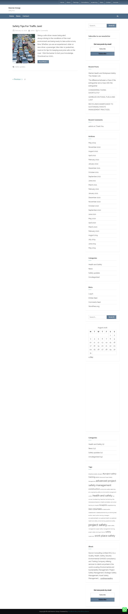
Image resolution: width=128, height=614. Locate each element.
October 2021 (93, 172)
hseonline (102, 499)
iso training (111, 512)
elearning (112, 489)
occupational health (104, 518)
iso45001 (103, 505)
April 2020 (92, 223)
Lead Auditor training (98, 515)
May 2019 (92, 248)
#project (100, 474)
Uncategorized (94, 277)
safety (108, 532)
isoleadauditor (92, 512)
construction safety (105, 489)
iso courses (95, 508)
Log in (90, 294)
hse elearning (96, 499)
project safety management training (105, 529)
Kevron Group (14, 8)
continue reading (106, 578)
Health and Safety (95, 264)
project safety (97, 525)
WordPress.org (93, 306)
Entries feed (92, 298)
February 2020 (93, 231)
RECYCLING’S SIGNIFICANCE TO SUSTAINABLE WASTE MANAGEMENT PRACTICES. (100, 107)
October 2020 (93, 206)
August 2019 (93, 235)
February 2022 (93, 160)
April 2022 (92, 155)
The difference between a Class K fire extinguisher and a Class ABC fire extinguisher (102, 83)
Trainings (75, 2)
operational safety (110, 521)
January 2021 (93, 193)
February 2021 (93, 189)
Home (62, 2)
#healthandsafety (93, 474)
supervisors (91, 536)
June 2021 (92, 181)
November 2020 (94, 202)
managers (106, 515)
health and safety (102, 495)
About (68, 2)
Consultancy (85, 2)
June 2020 (92, 214)
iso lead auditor (106, 509)
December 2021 (94, 168)
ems (89, 492)
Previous (17, 79)
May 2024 (92, 143)
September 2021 (94, 176)
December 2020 (94, 197)
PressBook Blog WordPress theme (78, 611)
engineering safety (96, 492)
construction (94, 489)
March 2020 (92, 227)
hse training (109, 499)
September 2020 (94, 210)
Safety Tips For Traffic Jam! (27, 26)
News (101, 2)
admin (32, 30)
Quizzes (115, 2)
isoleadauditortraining (102, 512)
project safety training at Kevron (96, 532)
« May (90, 357)
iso (93, 505)
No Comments (43, 31)
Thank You (100, 126)
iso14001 (97, 505)
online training (102, 521)
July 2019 (91, 239)
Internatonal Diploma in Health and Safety (99, 502)
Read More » (44, 62)
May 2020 (92, 219)
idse (113, 499)
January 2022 (93, 164)
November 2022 (94, 147)
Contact (108, 2)
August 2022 (93, 151)
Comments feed (94, 302)
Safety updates (20, 67)
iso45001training (111, 505)
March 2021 (92, 185)
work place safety (105, 535)
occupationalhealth (93, 518)
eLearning (94, 2)
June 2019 (92, 244)
